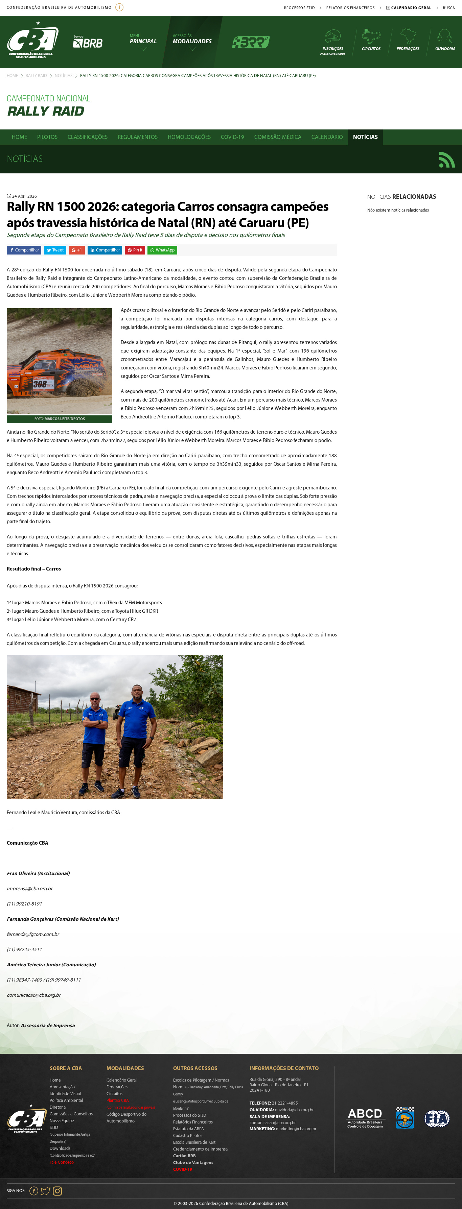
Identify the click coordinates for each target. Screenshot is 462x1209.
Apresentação (62, 1087)
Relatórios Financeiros (350, 8)
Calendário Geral (122, 1080)
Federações (408, 49)
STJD (70, 1135)
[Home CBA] (39, 42)
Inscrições (332, 51)
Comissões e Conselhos (71, 1114)
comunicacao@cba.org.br (273, 1123)
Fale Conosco (62, 1162)
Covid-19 (232, 137)
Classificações (88, 137)
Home (12, 76)
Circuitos (371, 49)
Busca (449, 8)
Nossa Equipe (62, 1121)
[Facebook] (120, 8)
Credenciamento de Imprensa (200, 1149)
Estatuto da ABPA (188, 1129)
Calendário (327, 137)
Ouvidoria (445, 49)
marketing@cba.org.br (296, 1129)
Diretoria (58, 1107)
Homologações (189, 137)
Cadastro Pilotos (187, 1136)
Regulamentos (138, 137)
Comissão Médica (277, 137)
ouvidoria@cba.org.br (294, 1110)
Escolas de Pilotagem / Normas (201, 1080)
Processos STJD (299, 8)
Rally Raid (36, 76)
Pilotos (47, 137)
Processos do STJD (189, 1115)
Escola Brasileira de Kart (194, 1142)
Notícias (63, 76)
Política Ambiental (66, 1100)
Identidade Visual (65, 1094)
